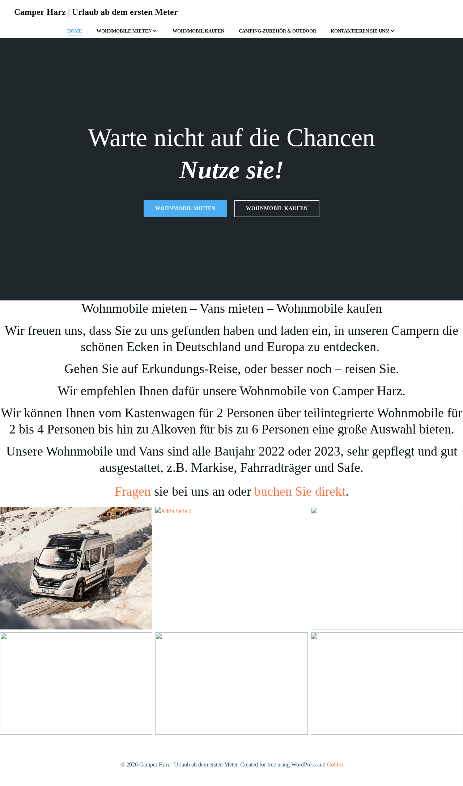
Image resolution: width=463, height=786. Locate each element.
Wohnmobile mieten (124, 31)
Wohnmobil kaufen (198, 31)
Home (74, 31)
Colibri (335, 764)
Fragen (133, 491)
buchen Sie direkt (299, 491)
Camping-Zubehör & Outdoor (277, 31)
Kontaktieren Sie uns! (360, 31)
